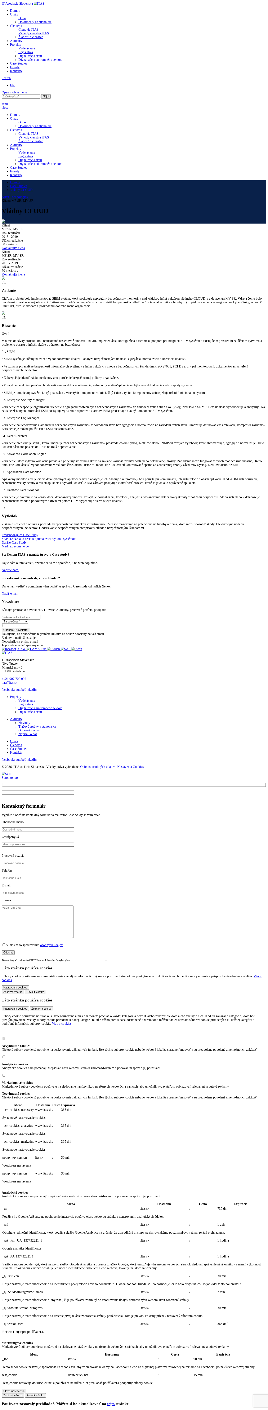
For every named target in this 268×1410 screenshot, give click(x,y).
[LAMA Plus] (37, 649)
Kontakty (16, 71)
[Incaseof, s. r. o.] (14, 649)
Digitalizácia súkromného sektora (40, 59)
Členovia (16, 25)
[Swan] (76, 649)
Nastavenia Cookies (130, 766)
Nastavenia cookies (15, 1008)
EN (12, 85)
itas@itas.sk (9, 682)
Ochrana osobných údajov (98, 766)
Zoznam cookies (41, 1008)
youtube (19, 689)
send (5, 104)
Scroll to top (10, 777)
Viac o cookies (61, 1023)
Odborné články (29, 730)
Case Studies (18, 63)
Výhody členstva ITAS (33, 33)
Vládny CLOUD (21, 189)
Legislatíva (25, 52)
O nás (14, 14)
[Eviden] (54, 649)
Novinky (24, 722)
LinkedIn (30, 689)
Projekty (15, 44)
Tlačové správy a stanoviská (37, 726)
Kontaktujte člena (13, 248)
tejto (111, 1404)
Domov (15, 10)
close (5, 107)
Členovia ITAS (28, 29)
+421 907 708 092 (14, 678)
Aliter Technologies (15, 197)
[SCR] (7, 774)
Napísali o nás (27, 734)
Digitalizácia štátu (30, 56)
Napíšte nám (10, 593)
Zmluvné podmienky (117, 960)
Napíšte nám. (10, 570)
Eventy (14, 67)
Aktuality (16, 41)
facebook (8, 689)
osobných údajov (51, 945)
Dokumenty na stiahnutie (35, 22)
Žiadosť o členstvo (30, 37)
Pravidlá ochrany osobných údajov (88, 960)
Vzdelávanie (26, 48)
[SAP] (66, 649)
